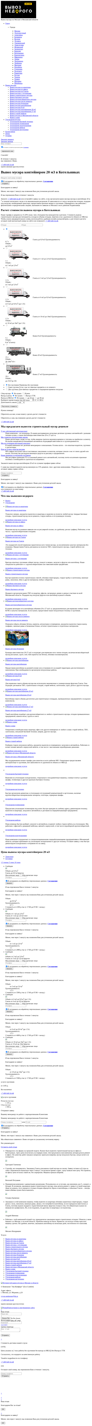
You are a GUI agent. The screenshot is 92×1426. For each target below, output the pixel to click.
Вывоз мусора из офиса (19, 89)
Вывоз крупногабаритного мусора (23, 99)
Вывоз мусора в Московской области (24, 115)
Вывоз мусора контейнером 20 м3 (23, 109)
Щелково (17, 81)
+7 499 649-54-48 (7, 165)
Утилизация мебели (17, 128)
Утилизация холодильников (20, 126)
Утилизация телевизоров (19, 124)
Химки (17, 79)
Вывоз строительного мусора (21, 95)
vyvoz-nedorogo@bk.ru (9, 1296)
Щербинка (18, 83)
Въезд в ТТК (30, 396)
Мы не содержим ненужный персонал (15, 443)
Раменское (18, 73)
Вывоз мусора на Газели (19, 91)
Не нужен (17, 393)
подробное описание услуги (16, 520)
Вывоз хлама (15, 117)
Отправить (5, 1128)
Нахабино (18, 67)
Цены (7, 134)
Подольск (18, 71)
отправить (5, 183)
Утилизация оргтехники (19, 130)
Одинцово (18, 69)
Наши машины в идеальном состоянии (16, 455)
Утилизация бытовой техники (21, 121)
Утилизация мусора (12, 119)
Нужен (27, 393)
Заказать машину (7, 139)
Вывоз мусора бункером (19, 103)
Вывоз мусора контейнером (20, 105)
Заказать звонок (7, 141)
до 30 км (40, 398)
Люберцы (18, 63)
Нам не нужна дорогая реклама (13, 449)
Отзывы (8, 136)
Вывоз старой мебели (18, 113)
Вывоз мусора (10, 85)
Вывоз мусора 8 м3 (17, 107)
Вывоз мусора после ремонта (21, 101)
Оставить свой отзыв (9, 1147)
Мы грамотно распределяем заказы (14, 437)
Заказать (9, 883)
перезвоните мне (7, 151)
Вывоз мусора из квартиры (20, 87)
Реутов (17, 75)
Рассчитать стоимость (9, 406)
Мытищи (17, 65)
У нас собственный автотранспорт (14, 431)
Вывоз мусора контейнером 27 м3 (23, 111)
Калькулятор (10, 132)
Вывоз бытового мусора (19, 97)
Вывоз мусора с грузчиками (20, 93)
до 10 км (30, 398)
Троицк (17, 77)
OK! (3, 1409)
